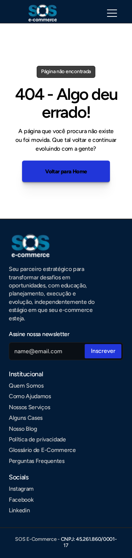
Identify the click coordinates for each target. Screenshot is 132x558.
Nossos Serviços (29, 407)
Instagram (21, 488)
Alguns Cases (26, 417)
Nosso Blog (23, 428)
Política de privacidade (37, 439)
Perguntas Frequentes (37, 460)
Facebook (21, 499)
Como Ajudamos (30, 396)
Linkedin (19, 510)
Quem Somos (26, 385)
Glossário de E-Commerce (42, 449)
